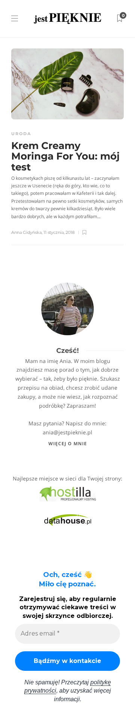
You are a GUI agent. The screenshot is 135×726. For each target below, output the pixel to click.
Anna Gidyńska (26, 232)
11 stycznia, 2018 (59, 232)
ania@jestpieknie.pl (67, 432)
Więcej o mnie (67, 443)
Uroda (21, 133)
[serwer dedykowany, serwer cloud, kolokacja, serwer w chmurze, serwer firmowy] (67, 493)
